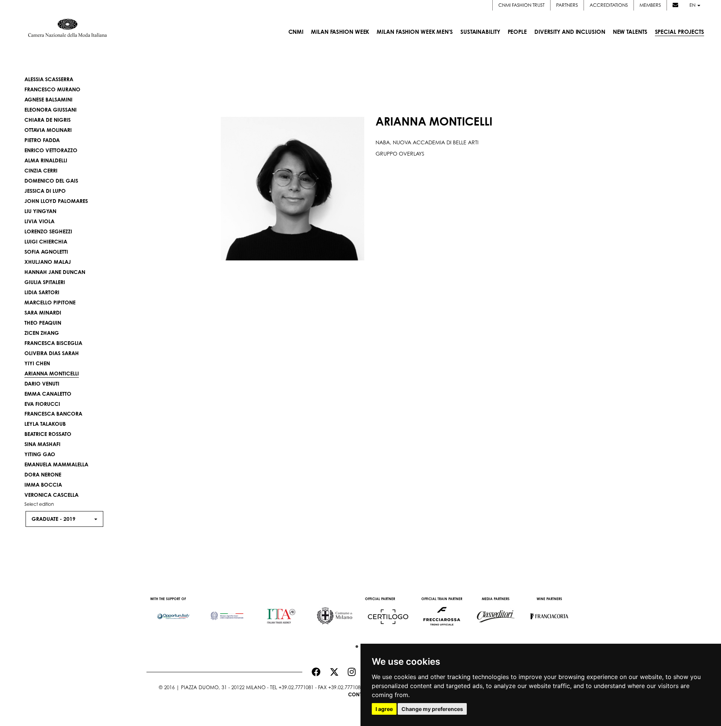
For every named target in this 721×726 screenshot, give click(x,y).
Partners (567, 5)
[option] (173, 612)
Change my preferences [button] (432, 709)
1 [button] (355, 645)
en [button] (693, 5)
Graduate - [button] (53, 519)
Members (650, 5)
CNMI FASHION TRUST (521, 5)
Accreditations (609, 5)
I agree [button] (384, 709)
